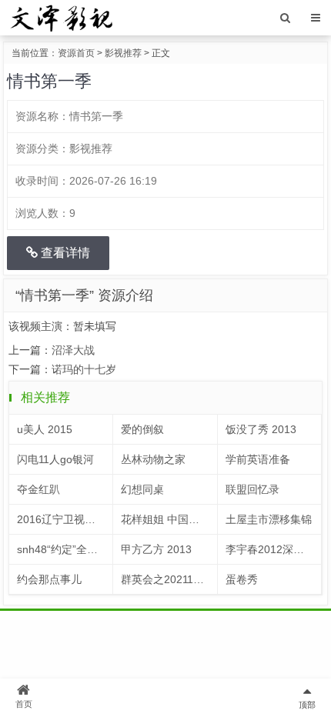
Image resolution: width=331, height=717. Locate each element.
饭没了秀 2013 (261, 429)
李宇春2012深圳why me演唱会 (274, 549)
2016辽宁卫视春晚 (61, 519)
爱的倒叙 (142, 429)
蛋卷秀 (242, 579)
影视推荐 (123, 53)
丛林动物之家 (153, 459)
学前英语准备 (258, 459)
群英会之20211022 (166, 579)
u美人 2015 (44, 429)
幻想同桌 (142, 489)
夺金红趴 (38, 489)
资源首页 (76, 53)
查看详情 (64, 252)
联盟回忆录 (252, 489)
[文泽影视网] (61, 17)
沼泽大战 (73, 350)
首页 (23, 704)
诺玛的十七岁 (84, 369)
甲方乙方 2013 (156, 549)
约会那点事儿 (49, 579)
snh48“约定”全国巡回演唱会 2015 (65, 549)
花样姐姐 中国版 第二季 (169, 519)
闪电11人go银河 (55, 459)
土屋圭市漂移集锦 (269, 519)
